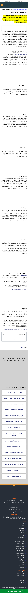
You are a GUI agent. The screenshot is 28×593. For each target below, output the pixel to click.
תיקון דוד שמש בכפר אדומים (14, 404)
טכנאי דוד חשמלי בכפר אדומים (14, 441)
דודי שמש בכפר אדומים (14, 470)
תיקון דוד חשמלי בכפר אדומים (14, 410)
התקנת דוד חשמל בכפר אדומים (14, 459)
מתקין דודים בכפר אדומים (14, 421)
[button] (2, 5)
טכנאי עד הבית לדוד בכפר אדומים (14, 398)
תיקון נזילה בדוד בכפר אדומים (14, 392)
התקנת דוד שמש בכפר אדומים (14, 453)
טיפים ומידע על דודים (17, 9)
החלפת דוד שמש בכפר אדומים (14, 464)
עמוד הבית (24, 9)
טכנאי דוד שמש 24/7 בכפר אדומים (14, 434)
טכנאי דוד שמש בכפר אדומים (14, 427)
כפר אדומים (22, 347)
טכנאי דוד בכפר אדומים (14, 447)
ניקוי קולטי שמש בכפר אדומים (14, 416)
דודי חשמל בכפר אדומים (14, 476)
